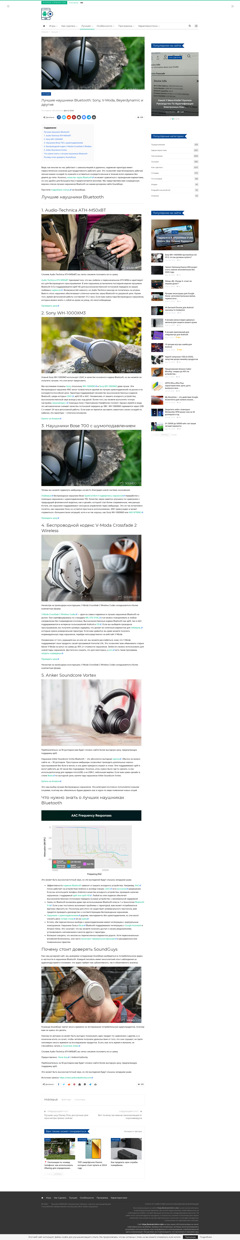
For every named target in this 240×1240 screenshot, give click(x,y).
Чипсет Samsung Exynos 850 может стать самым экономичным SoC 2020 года (181, 269)
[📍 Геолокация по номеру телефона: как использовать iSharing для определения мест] (59, 1149)
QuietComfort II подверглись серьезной (103, 496)
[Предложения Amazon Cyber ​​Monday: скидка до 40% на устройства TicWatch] (157, 372)
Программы (125, 26)
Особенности (104, 26)
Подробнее (206, 1237)
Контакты (73, 3)
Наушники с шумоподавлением (62, 915)
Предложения (175, 57)
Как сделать (68, 26)
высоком (121, 889)
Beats (50, 775)
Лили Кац (63, 1057)
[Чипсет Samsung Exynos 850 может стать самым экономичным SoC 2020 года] (157, 270)
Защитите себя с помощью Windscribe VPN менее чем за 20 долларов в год (180, 412)
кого (110, 650)
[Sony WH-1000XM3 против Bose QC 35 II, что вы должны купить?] (157, 257)
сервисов (56, 290)
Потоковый (156, 179)
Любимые (46, 496)
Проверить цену (49, 306)
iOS (98, 624)
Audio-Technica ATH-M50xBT (54, 280)
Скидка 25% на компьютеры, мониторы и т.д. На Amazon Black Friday (175, 103)
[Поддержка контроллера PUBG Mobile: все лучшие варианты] (175, 234)
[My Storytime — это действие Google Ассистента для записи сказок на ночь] (157, 400)
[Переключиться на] (81, 2)
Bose (81, 925)
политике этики (70, 1046)
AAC (137, 885)
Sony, (68, 386)
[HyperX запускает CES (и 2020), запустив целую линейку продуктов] (157, 359)
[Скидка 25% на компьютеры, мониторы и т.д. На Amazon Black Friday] (175, 84)
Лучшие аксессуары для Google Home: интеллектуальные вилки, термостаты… (180, 296)
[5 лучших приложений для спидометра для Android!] (157, 335)
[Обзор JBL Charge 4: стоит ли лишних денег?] (157, 284)
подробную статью (60, 190)
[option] (175, 84)
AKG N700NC (135, 512)
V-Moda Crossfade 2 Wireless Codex (58, 614)
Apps (47, 1140)
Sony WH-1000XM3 (108, 386)
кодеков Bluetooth (72, 885)
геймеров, (136, 627)
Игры (52, 26)
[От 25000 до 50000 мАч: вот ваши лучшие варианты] (157, 426)
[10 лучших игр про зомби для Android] (157, 347)
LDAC (69, 396)
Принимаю (190, 1237)
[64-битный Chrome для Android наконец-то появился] (157, 310)
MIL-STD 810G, (92, 617)
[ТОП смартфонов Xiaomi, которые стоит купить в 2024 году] (93, 1149)
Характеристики (148, 26)
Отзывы (155, 173)
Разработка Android (160, 190)
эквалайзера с (59, 403)
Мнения (155, 196)
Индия (154, 184)
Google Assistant (133, 925)
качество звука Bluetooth (79, 177)
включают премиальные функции (98, 939)
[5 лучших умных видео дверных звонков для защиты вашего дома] (157, 323)
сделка (115, 759)
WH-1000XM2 (89, 386)
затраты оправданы (51, 653)
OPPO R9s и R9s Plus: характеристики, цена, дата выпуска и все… (178, 385)
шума (84, 919)
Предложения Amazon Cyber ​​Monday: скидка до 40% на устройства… (178, 371)
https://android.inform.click (168, 1208)
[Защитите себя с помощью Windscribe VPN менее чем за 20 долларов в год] (157, 412)
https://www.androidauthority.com (75, 1077)
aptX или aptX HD (81, 895)
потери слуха (67, 919)
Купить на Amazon (50, 418)
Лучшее (86, 26)
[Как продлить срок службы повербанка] (126, 1149)
